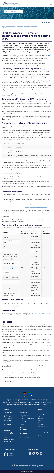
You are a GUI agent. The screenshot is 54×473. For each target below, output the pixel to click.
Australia (31, 60)
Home (3, 26)
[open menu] (51, 3)
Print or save (47, 22)
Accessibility (40, 424)
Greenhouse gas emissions (30, 26)
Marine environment (10, 26)
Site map (40, 428)
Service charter (41, 418)
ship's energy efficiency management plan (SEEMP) (36, 207)
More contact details (24, 437)
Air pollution (20, 26)
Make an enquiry (7, 420)
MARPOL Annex (32, 313)
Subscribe (40, 435)
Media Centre (41, 430)
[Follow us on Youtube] (41, 453)
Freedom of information (43, 426)
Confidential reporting (43, 432)
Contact (39, 433)
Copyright (40, 420)
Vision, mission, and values (44, 413)
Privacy (39, 422)
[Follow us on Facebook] (30, 453)
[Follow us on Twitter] (37, 453)
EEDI (32, 74)
